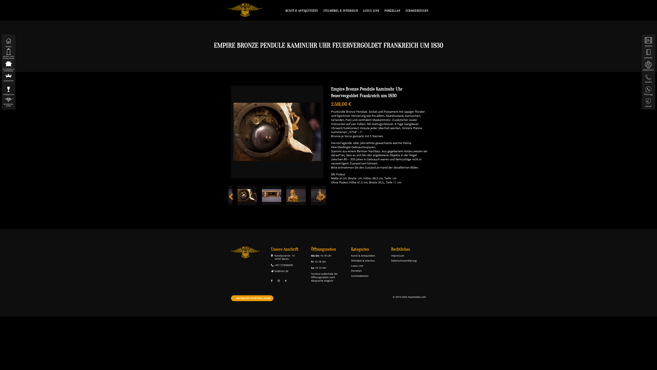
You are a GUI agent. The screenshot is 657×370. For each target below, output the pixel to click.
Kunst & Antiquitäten (302, 10)
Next (323, 199)
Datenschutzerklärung (404, 260)
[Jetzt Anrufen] (648, 78)
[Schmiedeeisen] (9, 102)
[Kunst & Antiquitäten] (9, 54)
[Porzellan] (9, 90)
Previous (231, 199)
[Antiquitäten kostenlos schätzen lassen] (648, 102)
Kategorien (360, 249)
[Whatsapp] (648, 90)
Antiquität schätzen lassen (253, 298)
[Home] (9, 42)
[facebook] (272, 280)
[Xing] (286, 280)
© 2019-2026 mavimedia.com (409, 297)
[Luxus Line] (9, 78)
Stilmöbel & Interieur (340, 10)
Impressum (397, 255)
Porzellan (392, 10)
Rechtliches (400, 249)
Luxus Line (371, 10)
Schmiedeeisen (417, 10)
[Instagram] (279, 280)
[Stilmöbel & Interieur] (9, 66)
